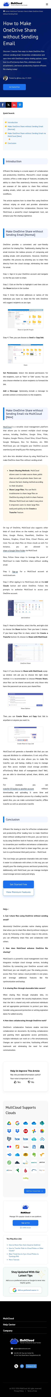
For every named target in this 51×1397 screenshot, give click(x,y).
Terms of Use (32, 1391)
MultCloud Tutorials (16, 11)
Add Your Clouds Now (33, 1191)
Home (7, 11)
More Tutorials (14, 1260)
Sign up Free (25, 1223)
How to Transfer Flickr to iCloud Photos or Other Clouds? (26, 1249)
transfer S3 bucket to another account (18, 789)
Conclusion (12, 143)
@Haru (19, 78)
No (32, 1082)
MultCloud (7, 427)
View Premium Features (18, 892)
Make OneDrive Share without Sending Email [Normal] (25, 127)
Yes (19, 1082)
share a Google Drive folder (14, 550)
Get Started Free (14, 87)
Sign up (15, 571)
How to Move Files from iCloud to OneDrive (24, 1245)
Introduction (13, 122)
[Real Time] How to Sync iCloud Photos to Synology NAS (24, 1255)
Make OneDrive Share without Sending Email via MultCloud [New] (27, 134)
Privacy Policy (19, 1391)
